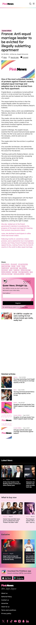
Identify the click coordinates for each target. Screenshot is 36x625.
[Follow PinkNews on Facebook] (7, 622)
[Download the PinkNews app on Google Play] (18, 578)
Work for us (5, 607)
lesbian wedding (6, 272)
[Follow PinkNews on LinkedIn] (27, 622)
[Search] (30, 4)
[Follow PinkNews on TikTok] (11, 622)
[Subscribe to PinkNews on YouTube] (15, 622)
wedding (27, 273)
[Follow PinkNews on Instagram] (19, 622)
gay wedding (23, 268)
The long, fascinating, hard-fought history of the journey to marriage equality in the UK (24, 380)
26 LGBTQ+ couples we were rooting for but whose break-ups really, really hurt (23, 317)
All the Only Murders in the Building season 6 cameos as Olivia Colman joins (12, 483)
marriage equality (23, 272)
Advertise (4, 603)
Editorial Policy (6, 596)
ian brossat (4, 270)
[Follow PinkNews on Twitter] (3, 622)
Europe (13, 266)
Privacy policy (6, 613)
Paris (31, 272)
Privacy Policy (24, 307)
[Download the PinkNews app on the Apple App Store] (6, 578)
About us (4, 593)
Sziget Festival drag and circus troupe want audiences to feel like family (12, 557)
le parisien (17, 270)
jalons (10, 270)
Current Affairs (6, 30)
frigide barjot (5, 268)
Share (5, 57)
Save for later (15, 57)
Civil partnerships (23, 264)
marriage (14, 272)
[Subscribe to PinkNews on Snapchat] (23, 622)
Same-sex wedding (19, 273)
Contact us (5, 600)
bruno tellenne (5, 264)
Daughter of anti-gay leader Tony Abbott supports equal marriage (24, 418)
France (18, 266)
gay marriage (14, 268)
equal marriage (5, 266)
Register (18, 303)
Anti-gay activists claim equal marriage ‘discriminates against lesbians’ (23, 431)
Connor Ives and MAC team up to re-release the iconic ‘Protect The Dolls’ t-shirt (11, 520)
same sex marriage (6, 273)
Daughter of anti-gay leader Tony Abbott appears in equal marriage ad (24, 406)
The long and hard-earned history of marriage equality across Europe (24, 393)
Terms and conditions (8, 610)
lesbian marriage (25, 270)
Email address (9, 293)
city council (14, 264)
